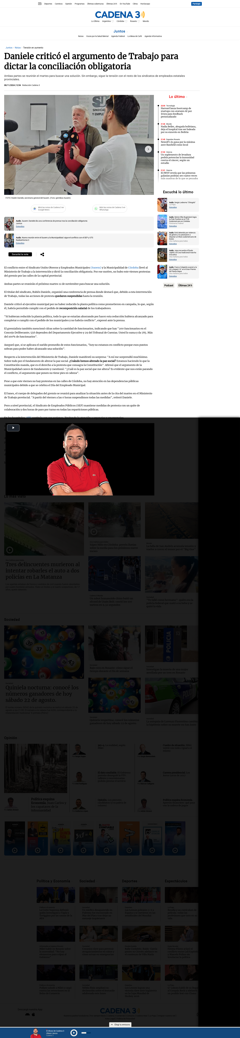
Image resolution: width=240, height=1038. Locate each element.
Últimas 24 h (111, 4)
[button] (148, 149)
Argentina (106, 21)
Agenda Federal (118, 36)
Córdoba (120, 21)
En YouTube (125, 4)
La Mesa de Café (135, 36)
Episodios (20, 226)
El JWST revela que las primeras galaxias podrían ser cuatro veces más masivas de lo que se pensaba (179, 175)
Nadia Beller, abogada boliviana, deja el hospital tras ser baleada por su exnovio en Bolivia (178, 129)
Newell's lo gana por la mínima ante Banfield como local (178, 143)
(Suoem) (96, 267)
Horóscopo (145, 4)
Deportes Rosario (173, 139)
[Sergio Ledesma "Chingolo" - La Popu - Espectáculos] (162, 205)
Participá (196, 4)
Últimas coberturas (95, 4)
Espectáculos (171, 186)
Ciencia (169, 152)
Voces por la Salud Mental (97, 36)
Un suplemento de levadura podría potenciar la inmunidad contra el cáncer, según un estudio (177, 158)
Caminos (58, 4)
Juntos (120, 31)
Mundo (146, 21)
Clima (135, 4)
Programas (79, 4)
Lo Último (95, 21)
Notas (80, 36)
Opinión (68, 4)
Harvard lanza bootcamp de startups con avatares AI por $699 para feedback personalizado (176, 112)
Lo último (177, 97)
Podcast (168, 285)
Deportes (48, 4)
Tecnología (170, 106)
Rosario (133, 21)
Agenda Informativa (153, 36)
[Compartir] (42, 254)
